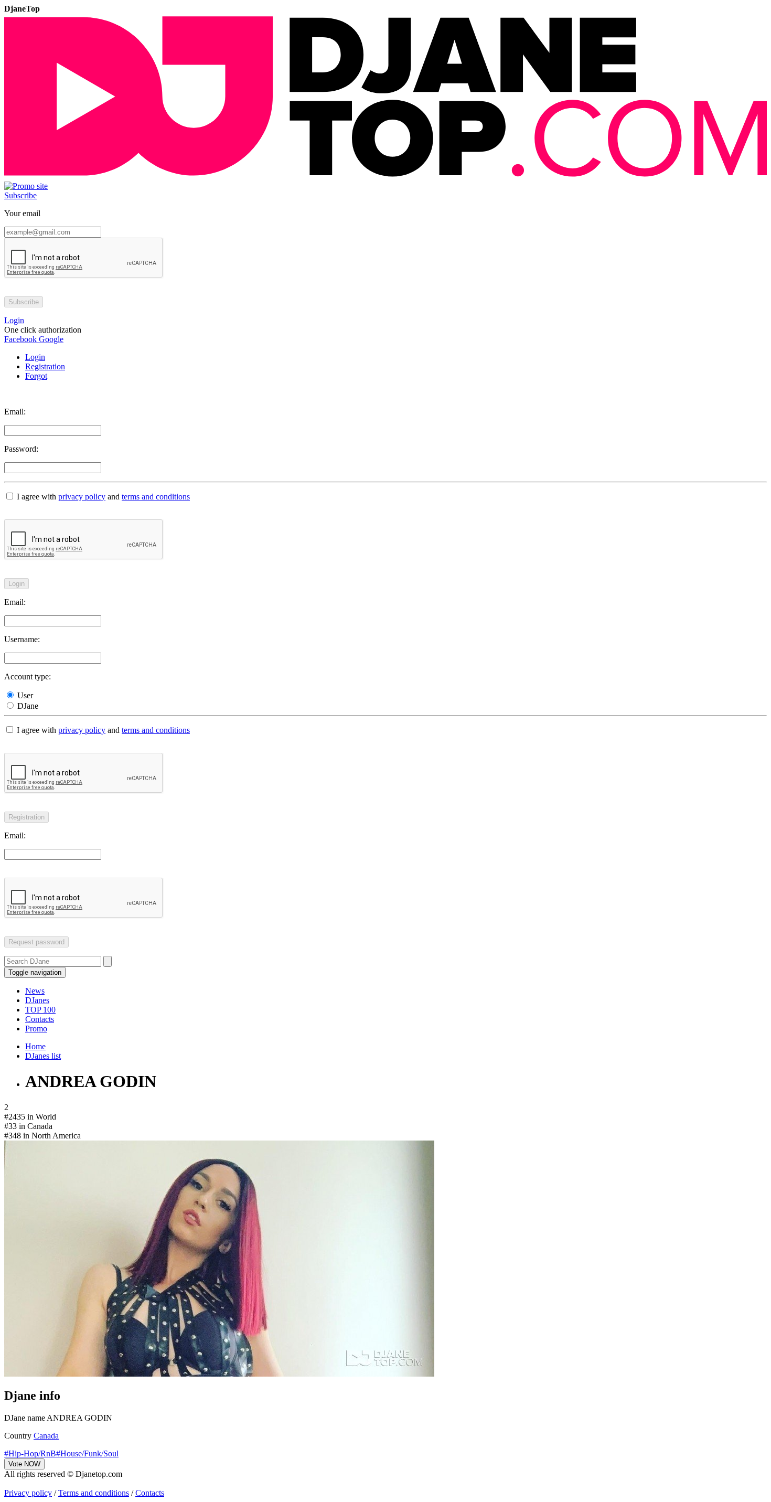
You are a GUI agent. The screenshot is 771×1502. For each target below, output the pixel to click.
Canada (46, 1435)
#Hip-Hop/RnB (30, 1453)
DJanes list (43, 1055)
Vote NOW (24, 1464)
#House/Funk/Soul (87, 1453)
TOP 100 (40, 1009)
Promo (36, 1028)
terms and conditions (156, 496)
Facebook (20, 339)
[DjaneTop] (385, 176)
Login (35, 357)
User (24, 695)
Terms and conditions (93, 1492)
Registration (45, 366)
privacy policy (81, 496)
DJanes (37, 1000)
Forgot (36, 375)
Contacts (39, 1019)
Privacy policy (28, 1492)
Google (50, 339)
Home (35, 1046)
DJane (26, 705)
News (35, 990)
